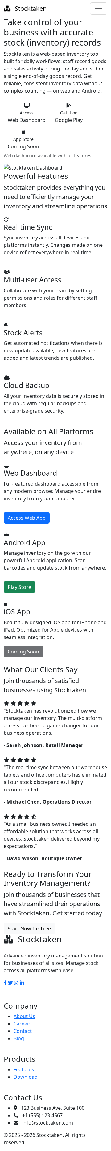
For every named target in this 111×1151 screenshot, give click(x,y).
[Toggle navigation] (98, 8)
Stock (30, 8)
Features (24, 1069)
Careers (23, 1023)
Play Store (19, 587)
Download (26, 1076)
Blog (19, 1038)
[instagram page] (16, 982)
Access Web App (27, 517)
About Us (24, 1016)
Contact (23, 1031)
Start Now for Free (29, 928)
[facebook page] (5, 982)
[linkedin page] (22, 982)
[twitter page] (10, 982)
